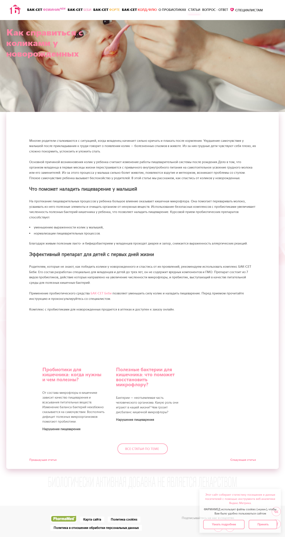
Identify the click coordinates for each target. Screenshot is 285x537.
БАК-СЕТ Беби (101, 293)
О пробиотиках (172, 10)
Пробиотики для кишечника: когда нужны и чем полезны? (71, 374)
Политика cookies (124, 519)
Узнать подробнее (224, 524)
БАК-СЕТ (46, 9)
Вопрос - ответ (215, 10)
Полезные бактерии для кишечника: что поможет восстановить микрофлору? (145, 377)
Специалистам (249, 10)
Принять (263, 524)
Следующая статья (243, 460)
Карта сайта (92, 519)
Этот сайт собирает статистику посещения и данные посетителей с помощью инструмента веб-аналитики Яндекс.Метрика (240, 499)
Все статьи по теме (142, 449)
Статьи (194, 10)
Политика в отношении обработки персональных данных (96, 528)
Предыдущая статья (43, 460)
